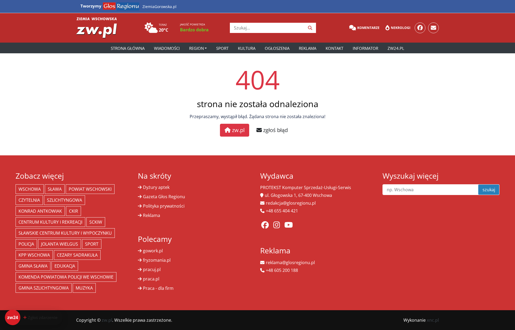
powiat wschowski (90, 189)
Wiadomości (167, 48)
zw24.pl (396, 48)
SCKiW (95, 222)
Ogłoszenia (277, 48)
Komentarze (368, 27)
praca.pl (151, 279)
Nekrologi (400, 27)
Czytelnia (29, 200)
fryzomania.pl (157, 260)
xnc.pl (433, 320)
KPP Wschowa (34, 255)
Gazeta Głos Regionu (164, 197)
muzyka (84, 288)
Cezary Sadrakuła (77, 255)
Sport (222, 48)
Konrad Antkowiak (40, 211)
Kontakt (334, 48)
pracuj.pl (152, 269)
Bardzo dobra (194, 30)
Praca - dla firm (158, 288)
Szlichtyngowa (64, 200)
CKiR (73, 211)
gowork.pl (153, 251)
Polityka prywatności (164, 206)
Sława (55, 189)
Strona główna (128, 48)
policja (26, 244)
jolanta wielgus (59, 244)
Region (196, 48)
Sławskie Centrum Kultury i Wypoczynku (65, 233)
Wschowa (30, 189)
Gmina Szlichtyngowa (44, 288)
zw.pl (238, 130)
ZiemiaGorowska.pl (159, 6)
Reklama (307, 48)
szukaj (489, 190)
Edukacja (64, 266)
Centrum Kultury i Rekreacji (50, 222)
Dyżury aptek (156, 187)
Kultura (246, 48)
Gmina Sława (33, 266)
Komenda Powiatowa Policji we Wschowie (66, 277)
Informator (365, 48)
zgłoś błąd (275, 130)
